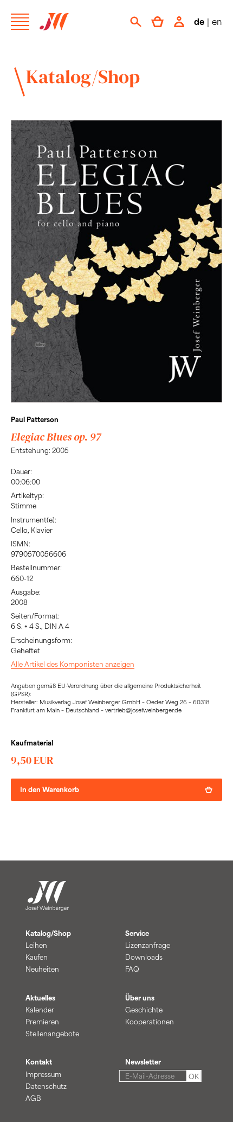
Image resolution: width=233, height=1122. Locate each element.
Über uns (139, 997)
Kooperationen (149, 1021)
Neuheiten (42, 969)
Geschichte (144, 1009)
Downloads (144, 957)
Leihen (36, 945)
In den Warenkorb (49, 789)
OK (194, 1076)
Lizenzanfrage (147, 945)
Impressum (43, 1074)
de (199, 21)
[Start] (47, 905)
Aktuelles (40, 997)
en (217, 21)
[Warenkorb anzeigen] (157, 21)
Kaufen (36, 957)
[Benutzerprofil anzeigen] (179, 21)
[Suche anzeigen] (136, 21)
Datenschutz (46, 1086)
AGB (33, 1098)
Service (137, 933)
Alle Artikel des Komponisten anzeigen (72, 664)
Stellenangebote (52, 1033)
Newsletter (143, 1061)
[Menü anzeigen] (20, 22)
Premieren (42, 1021)
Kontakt (38, 1061)
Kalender (39, 1009)
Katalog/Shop (83, 76)
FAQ (132, 969)
